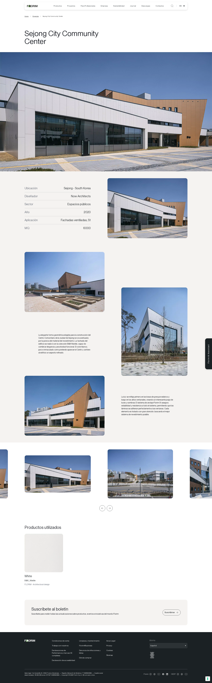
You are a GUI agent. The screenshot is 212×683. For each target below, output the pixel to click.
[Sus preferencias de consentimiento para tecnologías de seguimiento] (207, 678)
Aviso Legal (110, 641)
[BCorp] (152, 658)
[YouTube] (158, 674)
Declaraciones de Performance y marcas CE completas (62, 653)
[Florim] (32, 5)
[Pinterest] (154, 674)
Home (27, 16)
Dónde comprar (85, 658)
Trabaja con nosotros (60, 646)
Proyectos (71, 6)
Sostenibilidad (118, 6)
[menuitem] (58, 6)
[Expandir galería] (28, 489)
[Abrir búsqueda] (172, 5)
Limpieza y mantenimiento (89, 641)
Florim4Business (85, 646)
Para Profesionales (88, 6)
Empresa (104, 6)
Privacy (109, 646)
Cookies (109, 650)
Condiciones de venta (60, 641)
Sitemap (109, 655)
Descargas (145, 6)
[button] (102, 508)
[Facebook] (163, 674)
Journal (133, 6)
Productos (58, 6)
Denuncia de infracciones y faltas (89, 651)
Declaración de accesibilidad (63, 660)
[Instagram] (151, 674)
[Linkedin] (167, 674)
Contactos (160, 6)
